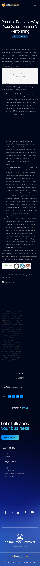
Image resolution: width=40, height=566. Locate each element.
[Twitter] (12, 513)
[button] (35, 5)
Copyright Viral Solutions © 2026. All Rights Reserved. (20, 562)
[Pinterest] (25, 513)
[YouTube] (32, 513)
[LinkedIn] (19, 513)
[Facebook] (5, 513)
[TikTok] (5, 519)
